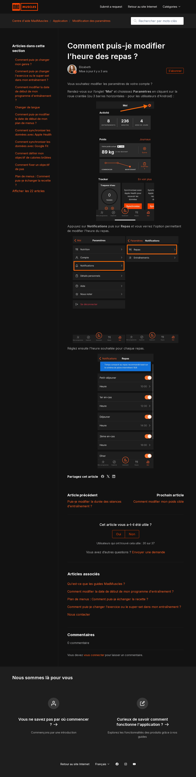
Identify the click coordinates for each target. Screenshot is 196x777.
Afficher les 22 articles (28, 191)
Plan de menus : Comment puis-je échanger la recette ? (107, 599)
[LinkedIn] (113, 477)
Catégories (170, 6)
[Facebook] (102, 477)
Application (60, 21)
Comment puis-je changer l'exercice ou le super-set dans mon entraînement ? (124, 607)
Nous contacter (78, 614)
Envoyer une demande (148, 552)
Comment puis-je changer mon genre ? (32, 62)
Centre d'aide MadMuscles (30, 21)
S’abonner (175, 70)
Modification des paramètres (91, 21)
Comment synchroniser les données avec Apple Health (33, 132)
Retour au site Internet (142, 6)
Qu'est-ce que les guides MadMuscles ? (96, 584)
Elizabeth (85, 67)
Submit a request (111, 6)
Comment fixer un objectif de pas (32, 167)
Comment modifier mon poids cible (158, 501)
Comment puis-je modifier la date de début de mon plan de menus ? (32, 119)
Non (132, 534)
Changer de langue (27, 107)
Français (101, 764)
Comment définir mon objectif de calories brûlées (33, 155)
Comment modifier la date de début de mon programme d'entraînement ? (120, 591)
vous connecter (94, 655)
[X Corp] (108, 477)
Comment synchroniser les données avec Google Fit (32, 144)
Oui (118, 534)
